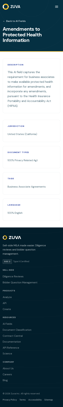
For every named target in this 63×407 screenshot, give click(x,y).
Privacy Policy (10, 399)
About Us (8, 368)
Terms (22, 399)
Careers (7, 374)
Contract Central (13, 336)
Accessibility (35, 399)
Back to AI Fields (14, 21)
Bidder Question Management (20, 282)
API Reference (11, 347)
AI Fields (7, 324)
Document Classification (17, 330)
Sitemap (48, 399)
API (4, 303)
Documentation (12, 341)
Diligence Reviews (13, 276)
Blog (5, 380)
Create (7, 309)
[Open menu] (56, 6)
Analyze (7, 297)
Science (7, 353)
